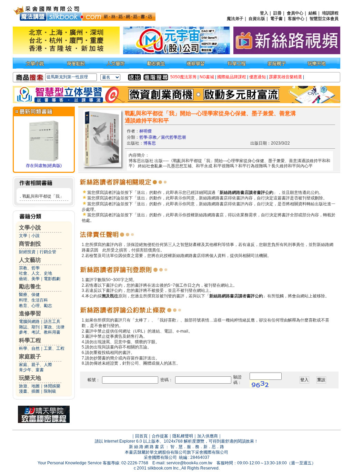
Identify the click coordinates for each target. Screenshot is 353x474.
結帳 (313, 13)
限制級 (50, 391)
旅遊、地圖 (29, 386)
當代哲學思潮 (173, 137)
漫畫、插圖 (29, 391)
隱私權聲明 (182, 436)
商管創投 (30, 244)
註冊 (277, 13)
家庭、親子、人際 (35, 364)
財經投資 (27, 251)
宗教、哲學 (29, 268)
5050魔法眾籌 (183, 77)
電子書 (276, 18)
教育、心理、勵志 (35, 305)
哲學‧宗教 (148, 137)
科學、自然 (29, 348)
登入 (264, 13)
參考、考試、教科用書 (39, 332)
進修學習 (30, 313)
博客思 (149, 143)
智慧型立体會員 (324, 18)
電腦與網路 (29, 321)
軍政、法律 (54, 327)
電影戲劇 (52, 278)
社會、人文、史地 (35, 273)
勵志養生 (30, 286)
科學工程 (30, 340)
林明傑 (145, 131)
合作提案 (160, 436)
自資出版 (257, 18)
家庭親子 (30, 356)
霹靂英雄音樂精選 (285, 77)
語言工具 (52, 321)
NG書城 (207, 77)
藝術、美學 (29, 278)
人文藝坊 (30, 260)
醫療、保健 (29, 294)
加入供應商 (207, 436)
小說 (35, 235)
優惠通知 (257, 77)
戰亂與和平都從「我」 (43, 196)
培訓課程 (330, 13)
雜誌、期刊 (29, 327)
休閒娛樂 (52, 386)
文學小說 (30, 227)
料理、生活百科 (33, 300)
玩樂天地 (30, 378)
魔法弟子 (235, 18)
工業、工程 (54, 348)
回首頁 (141, 436)
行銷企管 (48, 251)
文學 (23, 235)
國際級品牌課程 (231, 77)
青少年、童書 (31, 369)
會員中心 (295, 13)
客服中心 (296, 18)
